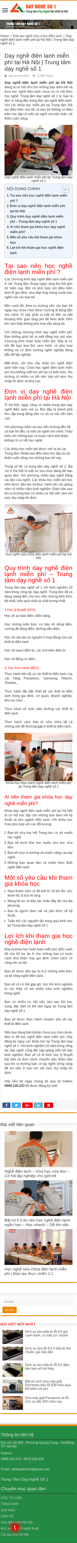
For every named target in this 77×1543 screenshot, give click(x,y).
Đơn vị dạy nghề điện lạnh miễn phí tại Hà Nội (37, 208)
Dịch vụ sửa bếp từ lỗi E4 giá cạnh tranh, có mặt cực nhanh (46, 1333)
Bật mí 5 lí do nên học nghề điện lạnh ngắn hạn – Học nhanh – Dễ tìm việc (37, 1222)
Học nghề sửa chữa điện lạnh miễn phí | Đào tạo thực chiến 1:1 (36, 1271)
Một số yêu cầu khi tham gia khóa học (36, 240)
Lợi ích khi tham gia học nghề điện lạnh (37, 250)
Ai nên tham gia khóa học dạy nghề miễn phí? (37, 229)
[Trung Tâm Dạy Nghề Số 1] (38, 7)
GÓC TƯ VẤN (11, 1498)
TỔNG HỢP (10, 1504)
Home (4, 36)
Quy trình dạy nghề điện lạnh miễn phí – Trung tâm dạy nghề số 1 (36, 219)
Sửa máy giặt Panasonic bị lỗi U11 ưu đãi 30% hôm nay (47, 1399)
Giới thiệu (8, 1510)
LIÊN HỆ (7, 1516)
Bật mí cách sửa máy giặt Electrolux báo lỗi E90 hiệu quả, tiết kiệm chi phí (48, 1385)
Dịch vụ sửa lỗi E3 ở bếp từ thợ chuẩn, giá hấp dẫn (48, 1350)
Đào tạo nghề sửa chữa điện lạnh (37, 36)
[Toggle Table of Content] (63, 189)
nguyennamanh (18, 75)
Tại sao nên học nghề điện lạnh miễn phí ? (38, 198)
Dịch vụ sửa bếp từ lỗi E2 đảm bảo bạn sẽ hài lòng (47, 1366)
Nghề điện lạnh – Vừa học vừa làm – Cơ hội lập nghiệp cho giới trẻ (37, 1173)
